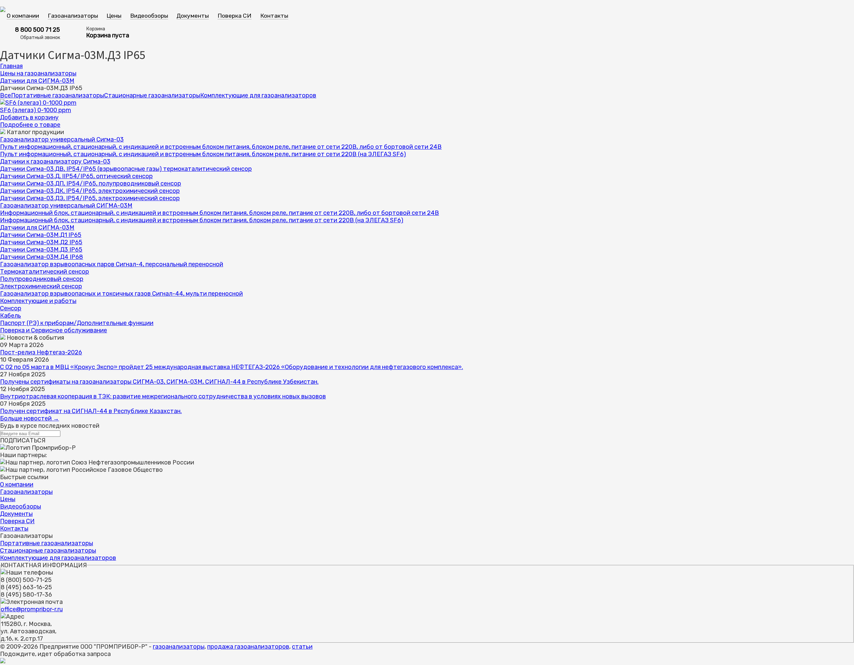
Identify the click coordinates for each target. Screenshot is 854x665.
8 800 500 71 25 (37, 29)
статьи (302, 646)
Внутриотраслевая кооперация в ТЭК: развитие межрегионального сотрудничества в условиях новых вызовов (163, 396)
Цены (113, 15)
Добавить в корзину (29, 117)
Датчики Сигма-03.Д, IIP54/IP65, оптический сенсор (76, 176)
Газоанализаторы (73, 15)
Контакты (274, 15)
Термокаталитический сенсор (44, 271)
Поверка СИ (235, 15)
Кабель (10, 315)
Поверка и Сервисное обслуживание (53, 330)
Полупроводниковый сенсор (41, 279)
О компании (23, 15)
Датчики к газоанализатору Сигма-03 (55, 161)
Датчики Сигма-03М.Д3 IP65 (41, 249)
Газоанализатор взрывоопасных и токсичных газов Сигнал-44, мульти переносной (121, 293)
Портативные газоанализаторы (57, 95)
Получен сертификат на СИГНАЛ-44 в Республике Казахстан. (91, 411)
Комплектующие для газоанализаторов (258, 95)
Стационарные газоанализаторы (152, 95)
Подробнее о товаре (30, 124)
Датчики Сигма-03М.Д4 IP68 (41, 257)
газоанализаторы (178, 646)
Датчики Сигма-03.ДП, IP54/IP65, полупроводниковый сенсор (90, 183)
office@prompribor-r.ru (32, 609)
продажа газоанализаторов (248, 646)
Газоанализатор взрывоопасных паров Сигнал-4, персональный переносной (111, 264)
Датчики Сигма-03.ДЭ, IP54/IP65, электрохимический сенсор (90, 198)
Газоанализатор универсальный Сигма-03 (62, 139)
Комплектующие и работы (38, 301)
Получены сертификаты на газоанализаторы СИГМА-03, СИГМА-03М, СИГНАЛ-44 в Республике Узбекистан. (159, 381)
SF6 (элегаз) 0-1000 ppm (35, 110)
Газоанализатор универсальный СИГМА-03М (66, 205)
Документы (192, 15)
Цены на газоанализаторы (38, 73)
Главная (11, 66)
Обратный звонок (40, 37)
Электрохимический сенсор (41, 286)
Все (5, 95)
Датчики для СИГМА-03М (37, 80)
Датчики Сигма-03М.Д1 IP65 (40, 235)
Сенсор (10, 308)
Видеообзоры (149, 15)
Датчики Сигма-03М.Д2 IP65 (41, 242)
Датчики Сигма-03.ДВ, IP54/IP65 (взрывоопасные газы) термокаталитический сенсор (126, 169)
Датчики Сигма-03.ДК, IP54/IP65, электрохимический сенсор (90, 191)
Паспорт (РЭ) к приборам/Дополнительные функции (76, 323)
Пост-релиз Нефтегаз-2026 (41, 352)
